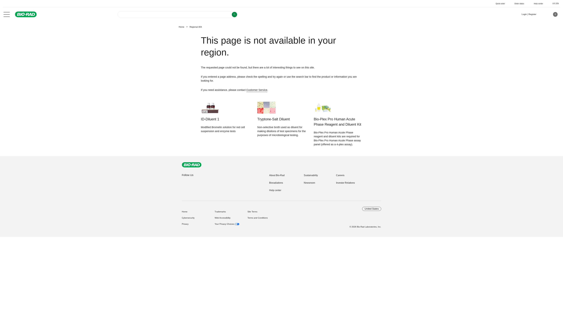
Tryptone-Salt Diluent (273, 119)
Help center (275, 190)
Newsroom (309, 183)
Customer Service (256, 89)
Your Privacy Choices (225, 224)
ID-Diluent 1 (210, 119)
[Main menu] (6, 14)
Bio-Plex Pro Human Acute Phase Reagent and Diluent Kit (337, 121)
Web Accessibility (222, 218)
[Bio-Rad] (191, 164)
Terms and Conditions (257, 218)
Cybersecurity (188, 218)
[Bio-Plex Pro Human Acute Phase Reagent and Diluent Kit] (323, 109)
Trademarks (220, 211)
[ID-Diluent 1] (210, 109)
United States (372, 209)
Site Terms (252, 211)
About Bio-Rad (277, 175)
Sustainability (311, 175)
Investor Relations (345, 183)
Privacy (185, 224)
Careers (340, 175)
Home (181, 27)
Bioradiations (276, 183)
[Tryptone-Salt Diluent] (266, 109)
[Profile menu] (542, 14)
